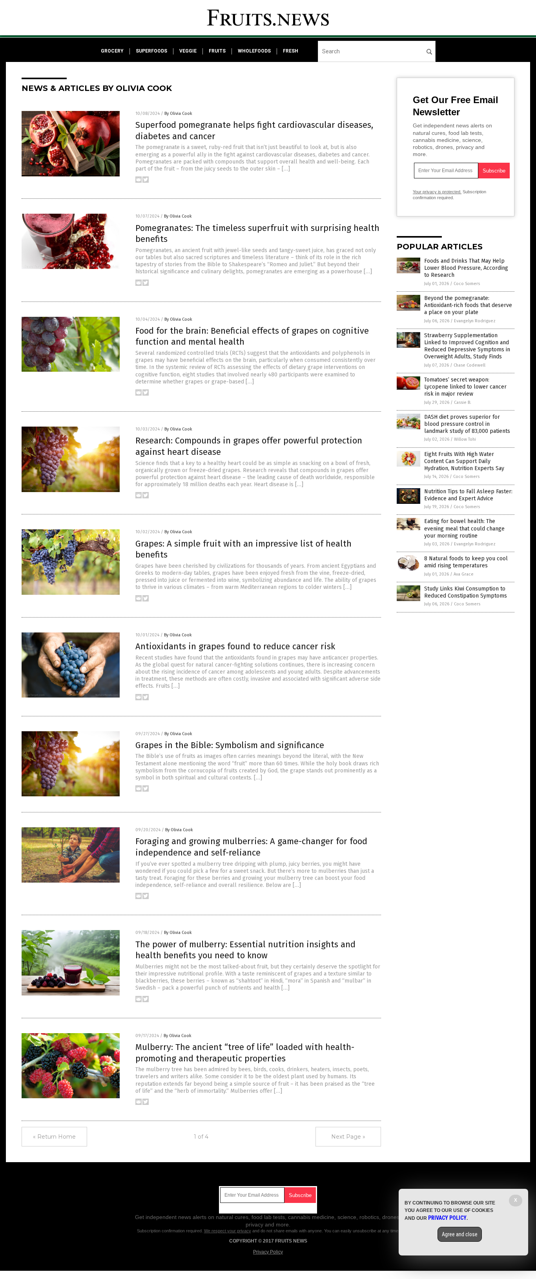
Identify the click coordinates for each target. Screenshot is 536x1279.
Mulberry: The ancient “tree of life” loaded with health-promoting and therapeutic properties (244, 1053)
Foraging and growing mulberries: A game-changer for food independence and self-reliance (251, 847)
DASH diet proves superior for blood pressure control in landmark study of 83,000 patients (467, 424)
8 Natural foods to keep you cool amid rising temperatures (466, 562)
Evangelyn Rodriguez (475, 320)
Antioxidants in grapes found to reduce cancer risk (235, 646)
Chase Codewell (469, 365)
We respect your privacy (227, 1230)
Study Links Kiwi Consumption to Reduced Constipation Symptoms (465, 592)
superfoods (151, 51)
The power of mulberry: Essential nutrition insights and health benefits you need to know (245, 950)
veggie (188, 51)
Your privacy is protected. (437, 191)
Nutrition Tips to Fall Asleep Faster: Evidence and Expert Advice (468, 495)
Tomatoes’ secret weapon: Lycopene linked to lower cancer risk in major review (465, 386)
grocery (112, 51)
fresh (290, 51)
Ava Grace (464, 574)
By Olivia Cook (178, 113)
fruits (217, 51)
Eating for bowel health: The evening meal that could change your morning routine (464, 528)
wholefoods (254, 51)
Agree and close (460, 1234)
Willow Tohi (465, 439)
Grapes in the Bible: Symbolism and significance (229, 745)
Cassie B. (462, 402)
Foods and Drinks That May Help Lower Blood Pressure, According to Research (466, 268)
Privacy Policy (268, 1252)
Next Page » (348, 1136)
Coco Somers (467, 283)
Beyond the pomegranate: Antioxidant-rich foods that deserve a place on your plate (468, 305)
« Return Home (54, 1136)
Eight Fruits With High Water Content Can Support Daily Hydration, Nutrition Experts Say (464, 461)
